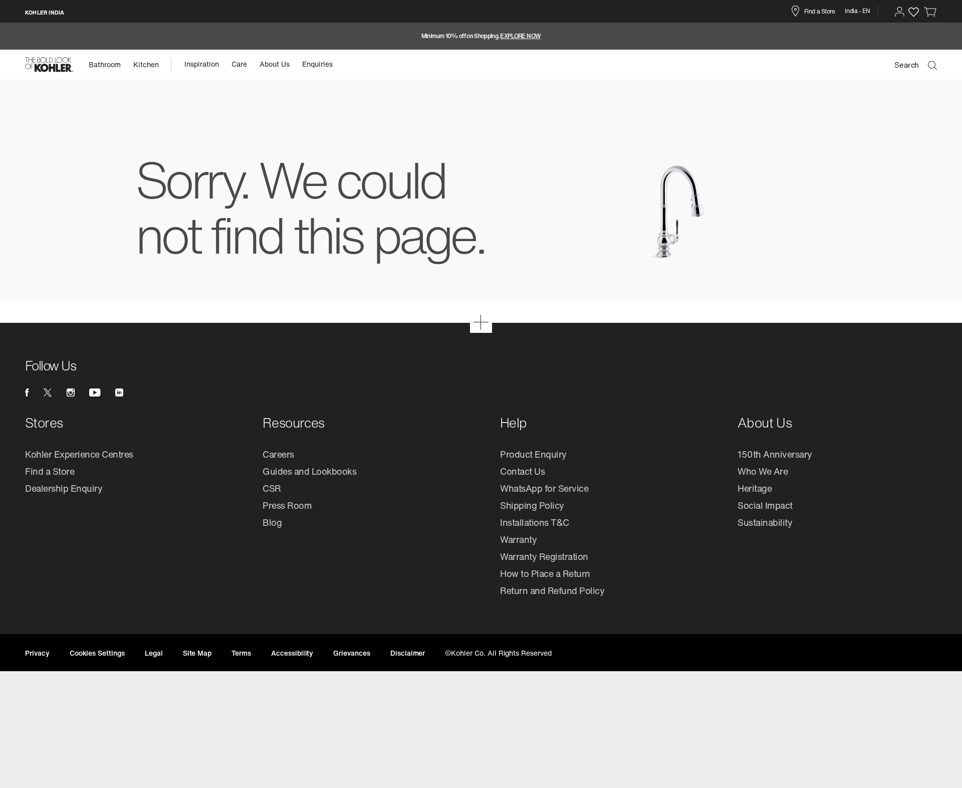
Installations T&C (534, 522)
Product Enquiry (533, 454)
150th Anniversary (775, 454)
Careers (278, 454)
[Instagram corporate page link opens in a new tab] (71, 392)
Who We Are (763, 471)
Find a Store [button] (819, 11)
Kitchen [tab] (146, 64)
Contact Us (522, 471)
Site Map (197, 653)
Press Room (287, 505)
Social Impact (765, 505)
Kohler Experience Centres (79, 454)
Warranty (518, 539)
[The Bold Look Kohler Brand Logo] (49, 64)
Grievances (351, 653)
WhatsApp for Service (544, 488)
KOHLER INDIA (44, 13)
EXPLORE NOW (520, 36)
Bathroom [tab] (105, 64)
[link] (930, 11)
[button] (899, 12)
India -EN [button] (857, 11)
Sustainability (765, 522)
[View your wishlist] (913, 12)
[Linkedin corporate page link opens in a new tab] (119, 392)
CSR (272, 488)
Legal (154, 653)
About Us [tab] (275, 64)
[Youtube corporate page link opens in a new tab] (94, 392)
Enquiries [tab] (317, 64)
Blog (272, 522)
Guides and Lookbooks (309, 471)
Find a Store (49, 471)
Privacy (37, 653)
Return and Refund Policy (552, 590)
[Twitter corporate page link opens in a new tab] (48, 392)
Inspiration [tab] (201, 64)
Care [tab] (239, 64)
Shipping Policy (532, 505)
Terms (241, 653)
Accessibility (292, 653)
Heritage (755, 488)
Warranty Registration (544, 556)
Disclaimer (407, 653)
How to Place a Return (545, 573)
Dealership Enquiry (63, 488)
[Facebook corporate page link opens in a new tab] (27, 392)
